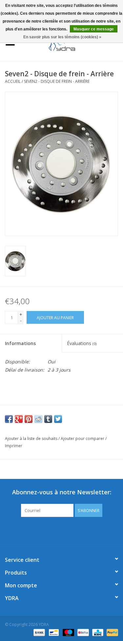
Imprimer (13, 446)
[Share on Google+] (19, 419)
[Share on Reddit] (38, 419)
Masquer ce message (93, 29)
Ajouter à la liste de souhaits (31, 438)
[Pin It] (28, 419)
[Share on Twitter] (58, 419)
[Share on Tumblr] (48, 419)
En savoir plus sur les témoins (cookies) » (62, 37)
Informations (20, 343)
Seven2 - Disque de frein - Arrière (57, 81)
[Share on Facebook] (9, 419)
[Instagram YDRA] (85, 530)
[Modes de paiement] (38, 632)
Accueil (13, 81)
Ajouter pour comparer (83, 438)
